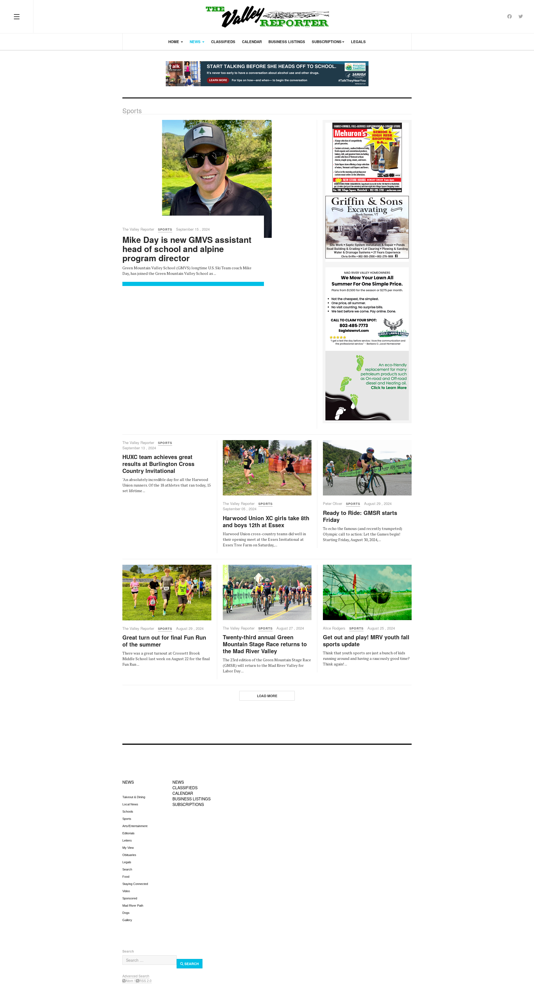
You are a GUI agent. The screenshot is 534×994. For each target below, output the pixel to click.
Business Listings (286, 41)
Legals (358, 41)
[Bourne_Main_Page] (367, 385)
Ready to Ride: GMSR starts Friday (360, 516)
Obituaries (129, 855)
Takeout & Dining (133, 797)
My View (128, 847)
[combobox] (149, 960)
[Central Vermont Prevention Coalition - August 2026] (267, 73)
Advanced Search (135, 975)
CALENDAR (182, 793)
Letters (127, 840)
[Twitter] (520, 16)
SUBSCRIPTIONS (188, 804)
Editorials (128, 833)
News (196, 41)
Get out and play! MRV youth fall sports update (366, 640)
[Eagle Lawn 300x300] (367, 308)
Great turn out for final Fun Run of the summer (164, 640)
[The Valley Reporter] (267, 17)
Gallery (127, 920)
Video (126, 891)
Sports (126, 818)
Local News (130, 804)
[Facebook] (509, 16)
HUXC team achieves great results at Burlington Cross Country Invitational (158, 464)
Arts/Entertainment (134, 826)
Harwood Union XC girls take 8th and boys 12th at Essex (266, 521)
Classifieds (223, 41)
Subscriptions (327, 41)
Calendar (252, 41)
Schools (127, 811)
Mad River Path (132, 905)
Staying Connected (135, 884)
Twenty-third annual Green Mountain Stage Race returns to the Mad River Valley (265, 644)
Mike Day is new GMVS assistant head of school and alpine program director (186, 248)
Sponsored (129, 898)
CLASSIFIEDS (184, 787)
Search (127, 869)
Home (174, 41)
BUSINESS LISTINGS (191, 798)
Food (125, 876)
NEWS (128, 782)
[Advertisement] (267, 718)
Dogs (126, 912)
